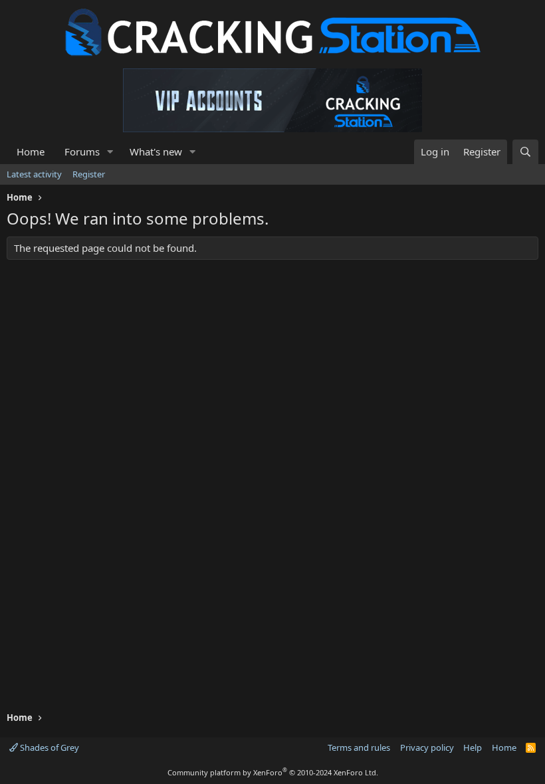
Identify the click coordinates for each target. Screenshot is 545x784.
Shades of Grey (48, 747)
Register (88, 174)
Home (31, 151)
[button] (110, 152)
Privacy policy (427, 747)
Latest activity (34, 174)
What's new (156, 151)
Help (472, 747)
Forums (82, 151)
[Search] (525, 152)
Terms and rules (359, 747)
